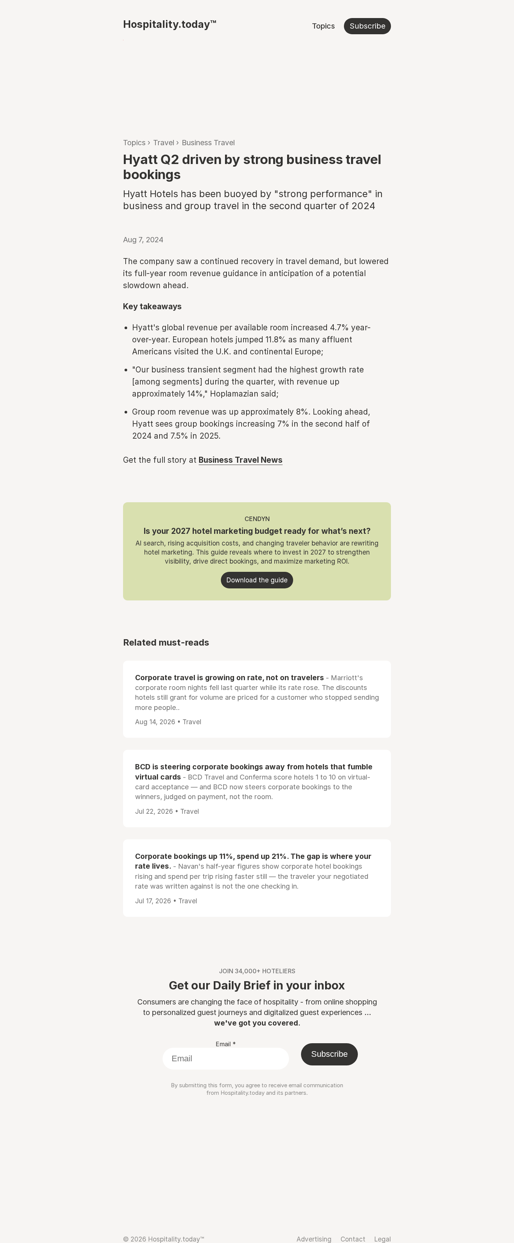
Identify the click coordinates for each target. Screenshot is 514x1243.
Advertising (314, 1239)
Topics (323, 25)
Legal (382, 1239)
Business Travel (208, 142)
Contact (353, 1239)
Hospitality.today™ (169, 24)
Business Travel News (241, 460)
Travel (163, 142)
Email (226, 1044)
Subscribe (367, 25)
